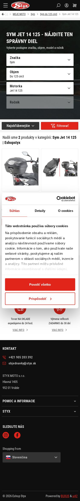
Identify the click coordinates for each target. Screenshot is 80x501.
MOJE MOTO (19, 14)
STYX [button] (6, 411)
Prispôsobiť (38, 298)
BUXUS (65, 496)
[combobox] (20, 126)
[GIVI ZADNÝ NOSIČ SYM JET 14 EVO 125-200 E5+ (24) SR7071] (60, 169)
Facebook (17, 435)
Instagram (6, 435)
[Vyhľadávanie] (58, 5)
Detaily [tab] (40, 211)
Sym (33, 14)
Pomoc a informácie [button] (19, 401)
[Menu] (5, 5)
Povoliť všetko (40, 284)
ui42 (74, 496)
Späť (4, 14)
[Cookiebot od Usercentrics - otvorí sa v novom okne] (57, 199)
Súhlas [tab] (14, 211)
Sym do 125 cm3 (48, 14)
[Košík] (75, 5)
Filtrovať (62, 126)
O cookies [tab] (65, 211)
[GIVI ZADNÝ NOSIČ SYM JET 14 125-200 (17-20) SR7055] (20, 169)
